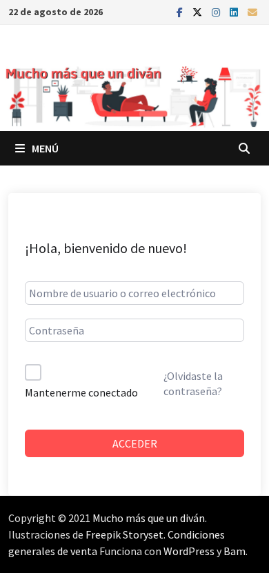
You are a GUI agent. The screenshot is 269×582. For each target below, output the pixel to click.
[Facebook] (181, 11)
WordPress (189, 551)
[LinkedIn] (235, 11)
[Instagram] (217, 11)
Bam (234, 551)
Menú (45, 148)
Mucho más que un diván (148, 518)
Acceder (134, 443)
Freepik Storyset (124, 534)
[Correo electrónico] (252, 11)
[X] (198, 11)
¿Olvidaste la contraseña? (193, 383)
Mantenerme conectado (81, 392)
